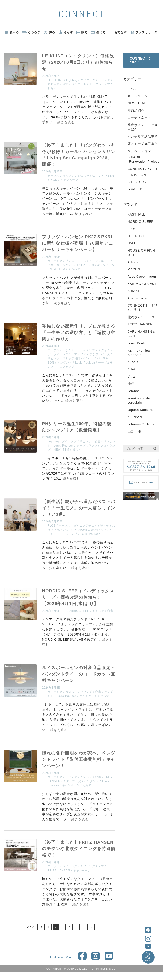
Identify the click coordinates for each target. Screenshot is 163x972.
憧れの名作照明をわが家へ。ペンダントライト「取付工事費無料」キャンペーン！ (78, 759)
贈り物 (104, 525)
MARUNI (134, 269)
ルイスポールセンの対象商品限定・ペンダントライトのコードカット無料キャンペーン (78, 674)
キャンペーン (69, 179)
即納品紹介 (136, 110)
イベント (134, 89)
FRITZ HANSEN (83, 265)
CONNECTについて (143, 169)
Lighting (71, 80)
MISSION (138, 175)
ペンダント (79, 84)
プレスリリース (146, 32)
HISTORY (138, 182)
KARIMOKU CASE (142, 284)
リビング (104, 80)
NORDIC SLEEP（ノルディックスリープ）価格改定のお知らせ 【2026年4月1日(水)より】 (78, 597)
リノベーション (139, 151)
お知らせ (53, 84)
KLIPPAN (135, 417)
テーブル (53, 175)
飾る (52, 32)
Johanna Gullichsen (143, 424)
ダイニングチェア (65, 354)
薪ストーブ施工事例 (143, 144)
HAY (131, 383)
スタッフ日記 (71, 358)
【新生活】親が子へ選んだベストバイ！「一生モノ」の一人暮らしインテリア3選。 (78, 508)
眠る (85, 32)
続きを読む (66, 122)
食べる (14, 32)
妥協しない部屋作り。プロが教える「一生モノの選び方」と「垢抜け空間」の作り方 (78, 332)
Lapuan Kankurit (140, 410)
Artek (132, 369)
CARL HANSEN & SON (81, 529)
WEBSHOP (148, 959)
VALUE (136, 189)
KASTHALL (136, 214)
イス (50, 265)
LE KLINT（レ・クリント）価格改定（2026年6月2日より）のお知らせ (78, 62)
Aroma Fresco (139, 298)
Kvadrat (134, 362)
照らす (68, 32)
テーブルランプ (99, 84)
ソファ (93, 350)
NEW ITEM (57, 269)
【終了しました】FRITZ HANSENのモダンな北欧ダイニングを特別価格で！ (78, 848)
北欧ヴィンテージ (141, 317)
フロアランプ (65, 366)
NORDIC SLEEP (77, 610)
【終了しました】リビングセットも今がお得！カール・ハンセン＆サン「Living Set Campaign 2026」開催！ (78, 155)
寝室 (66, 84)
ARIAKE (134, 291)
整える (101, 32)
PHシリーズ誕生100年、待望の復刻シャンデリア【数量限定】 (76, 426)
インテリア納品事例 (143, 136)
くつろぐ (34, 32)
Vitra (131, 376)
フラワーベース (99, 354)
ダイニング (87, 80)
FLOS (52, 525)
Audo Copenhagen (142, 276)
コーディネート (99, 260)
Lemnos (134, 391)
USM (131, 243)
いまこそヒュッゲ (74, 350)
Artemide (135, 262)
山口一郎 (134, 431)
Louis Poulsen (85, 362)
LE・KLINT (55, 80)
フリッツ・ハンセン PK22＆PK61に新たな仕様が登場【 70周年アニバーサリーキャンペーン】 (77, 243)
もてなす (120, 32)
